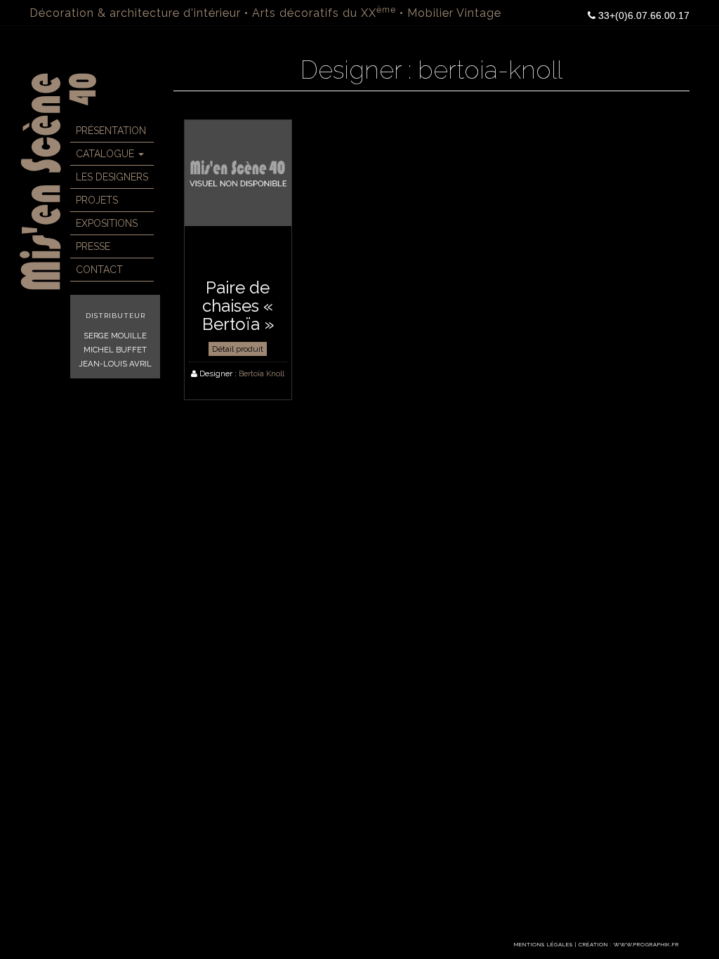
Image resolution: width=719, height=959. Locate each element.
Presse (93, 246)
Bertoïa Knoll (261, 373)
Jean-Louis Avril (115, 364)
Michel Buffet (115, 350)
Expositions (107, 223)
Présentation (111, 130)
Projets (97, 200)
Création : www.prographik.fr (629, 944)
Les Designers (112, 177)
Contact (99, 269)
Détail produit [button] (237, 349)
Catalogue (106, 153)
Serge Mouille (115, 335)
